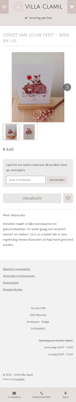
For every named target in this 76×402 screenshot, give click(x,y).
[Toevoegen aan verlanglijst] (68, 198)
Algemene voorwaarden (16, 269)
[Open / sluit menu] (4, 7)
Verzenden (57, 180)
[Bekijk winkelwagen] (71, 7)
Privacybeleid (10, 282)
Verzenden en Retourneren (19, 275)
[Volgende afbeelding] (67, 87)
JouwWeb (20, 379)
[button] (11, 132)
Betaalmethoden (13, 289)
